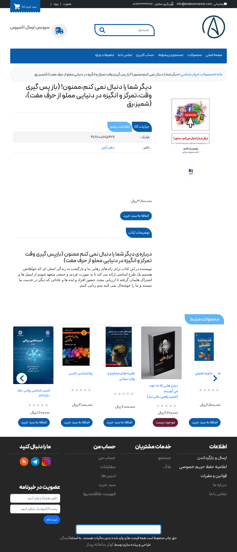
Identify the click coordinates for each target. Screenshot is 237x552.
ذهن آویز (108, 147)
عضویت (67, 4)
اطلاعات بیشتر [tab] (120, 127)
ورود (55, 4)
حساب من (107, 458)
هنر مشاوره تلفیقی (208, 373)
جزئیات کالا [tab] (142, 127)
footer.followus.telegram (35, 461)
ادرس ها (108, 476)
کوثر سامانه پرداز (100, 544)
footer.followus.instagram (46, 461)
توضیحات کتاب (139, 233)
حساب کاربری (145, 55)
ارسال (64, 538)
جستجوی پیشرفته (171, 55)
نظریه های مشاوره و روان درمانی (121, 376)
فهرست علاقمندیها (99, 494)
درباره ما (220, 485)
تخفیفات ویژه (104, 55)
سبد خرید (107, 485)
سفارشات (108, 467)
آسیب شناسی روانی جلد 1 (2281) (33, 393)
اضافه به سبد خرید (34, 422)
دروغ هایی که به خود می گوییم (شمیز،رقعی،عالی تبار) (162, 391)
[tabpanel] (82, 142)
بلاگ (167, 467)
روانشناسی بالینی (80, 373)
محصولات (194, 55)
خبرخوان (24, 461)
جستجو (164, 458)
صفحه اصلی (214, 55)
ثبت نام (52, 519)
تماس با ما (125, 55)
